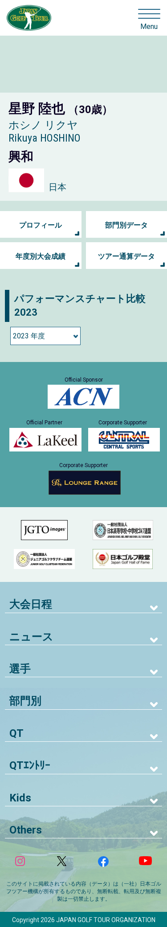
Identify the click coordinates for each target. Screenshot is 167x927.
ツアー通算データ (126, 256)
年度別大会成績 (40, 256)
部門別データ (126, 225)
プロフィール (40, 225)
